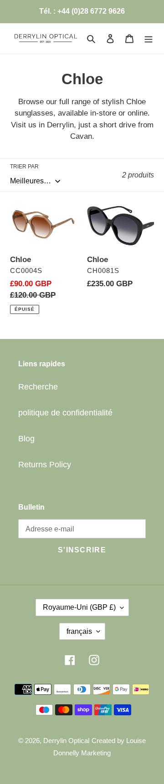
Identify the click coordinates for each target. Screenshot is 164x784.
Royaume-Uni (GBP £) (79, 607)
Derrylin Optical (66, 740)
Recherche (38, 386)
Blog (26, 438)
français (79, 631)
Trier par (24, 166)
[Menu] (148, 38)
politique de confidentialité (65, 412)
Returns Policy (44, 464)
